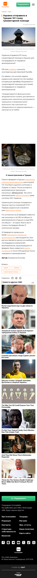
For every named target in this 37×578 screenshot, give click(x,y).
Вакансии (6, 536)
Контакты (6, 525)
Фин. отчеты (25, 525)
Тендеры (23, 517)
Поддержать (23, 4)
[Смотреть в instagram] (8, 542)
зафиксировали (22, 195)
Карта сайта (24, 533)
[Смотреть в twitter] (23, 542)
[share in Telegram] (20, 278)
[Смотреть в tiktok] (28, 542)
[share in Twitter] (16, 278)
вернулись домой (13, 210)
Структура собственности (9, 530)
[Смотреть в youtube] (18, 542)
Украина (16, 267)
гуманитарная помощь (11, 272)
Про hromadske (9, 517)
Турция (6, 267)
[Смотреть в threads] (33, 542)
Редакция (6, 521)
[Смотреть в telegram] (13, 542)
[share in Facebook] (12, 278)
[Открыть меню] (33, 4)
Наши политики (26, 529)
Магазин (23, 521)
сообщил (13, 69)
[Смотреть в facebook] (3, 542)
